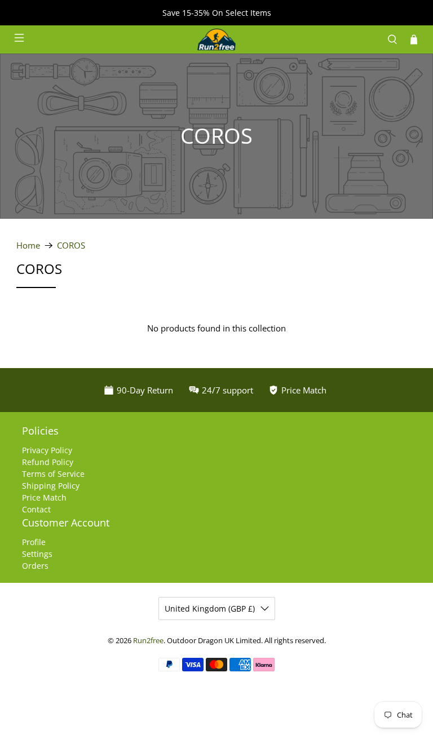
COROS (71, 245)
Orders (35, 565)
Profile (34, 542)
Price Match (44, 497)
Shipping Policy (50, 485)
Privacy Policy (47, 450)
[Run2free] (216, 39)
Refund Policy (47, 462)
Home (28, 245)
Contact (36, 509)
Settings (37, 553)
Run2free (148, 640)
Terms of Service (53, 473)
